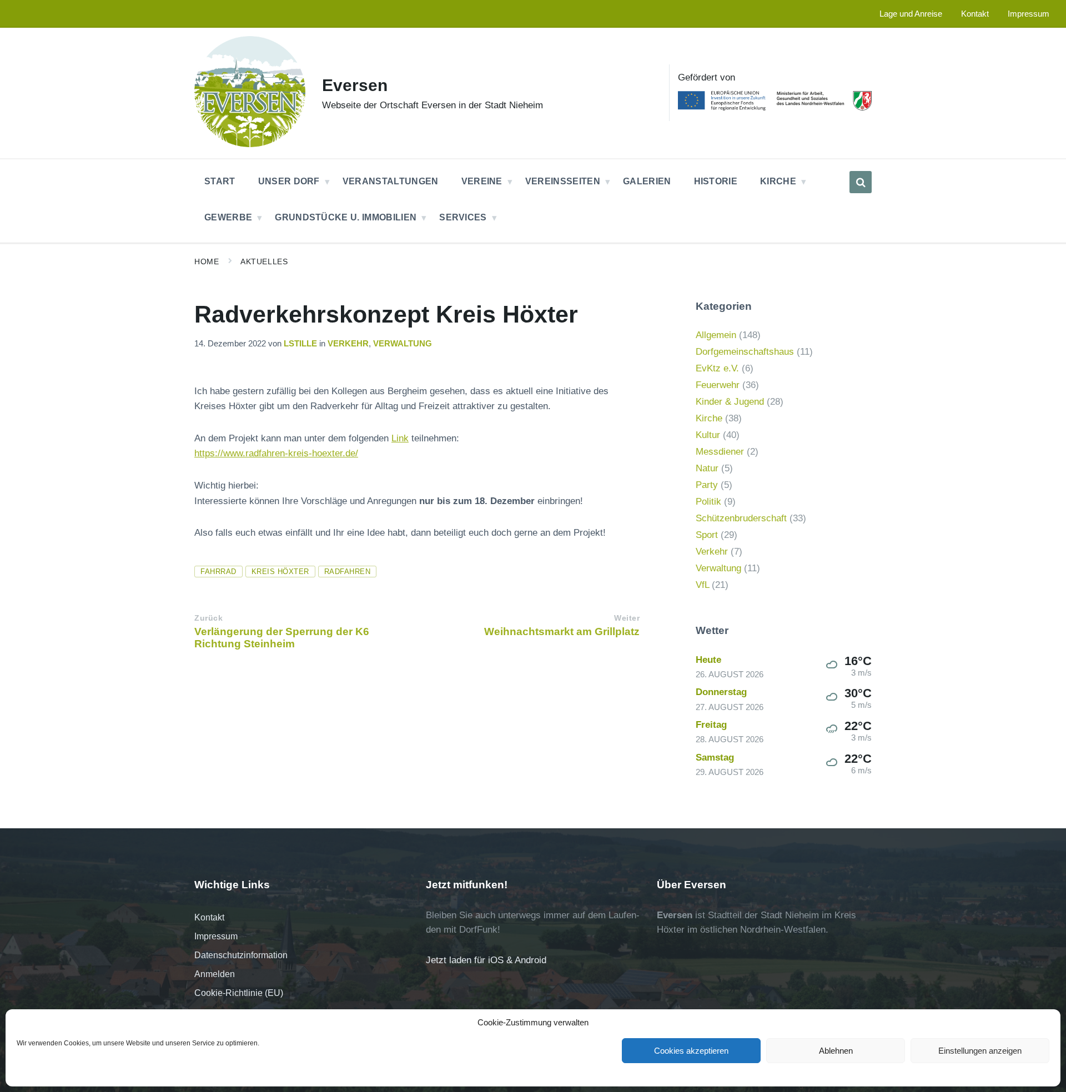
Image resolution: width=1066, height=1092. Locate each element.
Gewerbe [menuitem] (228, 217)
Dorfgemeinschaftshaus (745, 351)
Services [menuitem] (463, 217)
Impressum (216, 936)
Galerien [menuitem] (647, 181)
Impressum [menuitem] (1028, 13)
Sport (707, 535)
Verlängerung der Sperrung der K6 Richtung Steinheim (281, 638)
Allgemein (716, 335)
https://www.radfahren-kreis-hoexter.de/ (276, 453)
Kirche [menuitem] (778, 181)
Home (206, 261)
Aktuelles (264, 261)
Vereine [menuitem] (481, 181)
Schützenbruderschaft (741, 518)
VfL (702, 585)
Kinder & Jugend (730, 401)
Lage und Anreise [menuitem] (910, 13)
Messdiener (720, 451)
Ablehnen (836, 1050)
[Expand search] (860, 182)
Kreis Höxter (280, 571)
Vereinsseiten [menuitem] (562, 181)
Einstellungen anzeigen (980, 1050)
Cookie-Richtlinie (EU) (238, 993)
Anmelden (214, 974)
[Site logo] (249, 144)
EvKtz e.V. (717, 368)
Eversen (355, 85)
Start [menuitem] (219, 181)
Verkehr (348, 343)
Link (400, 438)
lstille (300, 343)
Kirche (709, 418)
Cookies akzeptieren (691, 1050)
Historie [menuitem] (716, 181)
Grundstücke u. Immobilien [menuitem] (345, 217)
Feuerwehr (718, 385)
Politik (708, 501)
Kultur (708, 435)
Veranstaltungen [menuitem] (391, 181)
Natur (707, 468)
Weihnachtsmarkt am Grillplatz (562, 631)
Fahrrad (218, 571)
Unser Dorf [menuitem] (289, 181)
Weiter (627, 618)
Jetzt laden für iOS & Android (486, 960)
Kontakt (209, 917)
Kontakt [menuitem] (975, 13)
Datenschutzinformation (241, 955)
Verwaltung (402, 343)
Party (707, 485)
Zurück (208, 618)
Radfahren (347, 571)
